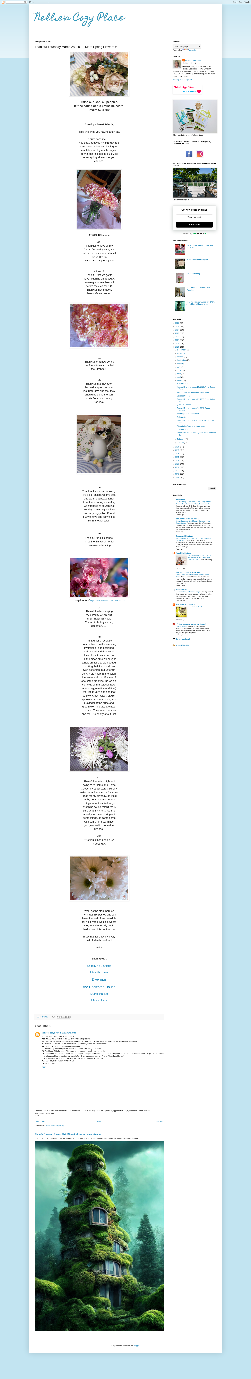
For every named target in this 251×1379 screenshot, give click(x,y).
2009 (177, 478)
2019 (177, 347)
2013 (177, 464)
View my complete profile (182, 80)
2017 (177, 450)
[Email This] (58, 1017)
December (181, 350)
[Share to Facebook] (66, 1017)
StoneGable (180, 499)
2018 (177, 447)
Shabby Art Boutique (99, 965)
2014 (177, 461)
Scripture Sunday (193, 274)
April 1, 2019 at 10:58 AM (66, 1033)
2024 (177, 330)
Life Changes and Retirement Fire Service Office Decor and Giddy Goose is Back (199, 557)
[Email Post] (53, 1017)
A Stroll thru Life (99, 993)
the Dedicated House (99, 987)
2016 (177, 454)
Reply (44, 1067)
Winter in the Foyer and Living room (191, 426)
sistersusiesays (48, 1033)
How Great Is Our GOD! (185, 605)
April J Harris (181, 590)
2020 (177, 344)
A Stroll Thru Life (182, 645)
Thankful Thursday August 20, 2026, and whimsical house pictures (68, 1134)
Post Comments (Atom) (54, 1126)
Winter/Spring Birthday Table (188, 414)
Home (99, 1122)
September (181, 360)
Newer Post (40, 1122)
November (181, 353)
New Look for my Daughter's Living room (193, 392)
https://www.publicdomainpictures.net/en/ (107, 600)
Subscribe (194, 224)
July (179, 367)
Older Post (159, 1122)
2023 (177, 333)
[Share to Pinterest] (69, 1017)
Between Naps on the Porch (187, 519)
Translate (192, 50)
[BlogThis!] (60, 1017)
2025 (177, 327)
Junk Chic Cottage (183, 553)
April (179, 377)
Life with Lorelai (99, 972)
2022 (177, 337)
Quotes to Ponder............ (186, 405)
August (180, 364)
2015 (177, 457)
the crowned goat (183, 639)
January (180, 443)
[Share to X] (63, 1017)
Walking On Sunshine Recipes (188, 572)
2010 (177, 474)
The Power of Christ (195, 607)
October (180, 357)
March (180, 381)
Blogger (136, 1346)
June (179, 370)
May (179, 374)
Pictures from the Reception (197, 260)
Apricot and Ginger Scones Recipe (188, 592)
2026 (177, 323)
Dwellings (99, 979)
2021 (177, 340)
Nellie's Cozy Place (79, 18)
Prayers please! (181, 626)
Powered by (187, 233)
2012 (177, 467)
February (181, 439)
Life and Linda (99, 1000)
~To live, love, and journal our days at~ (191, 624)
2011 (177, 471)
